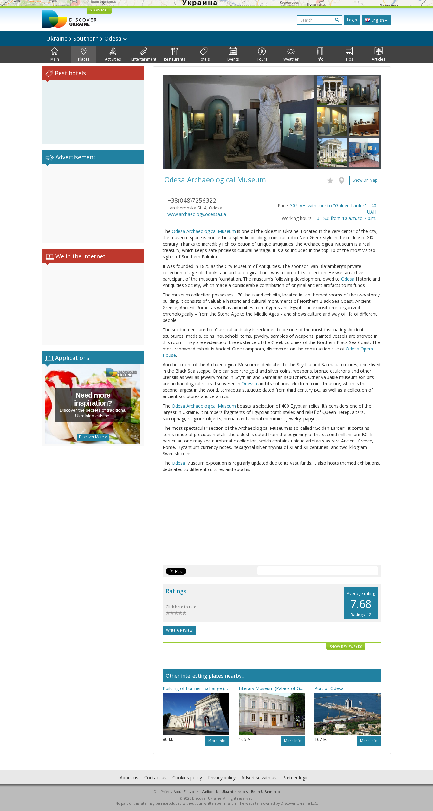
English (378, 20)
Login (352, 20)
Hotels (204, 59)
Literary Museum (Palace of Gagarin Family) (272, 688)
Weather (291, 59)
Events (233, 59)
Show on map (365, 180)
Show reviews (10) (346, 646)
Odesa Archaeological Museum (204, 231)
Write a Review (179, 630)
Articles (378, 59)
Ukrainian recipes (235, 791)
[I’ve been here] (343, 179)
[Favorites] (331, 179)
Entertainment (143, 59)
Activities (113, 59)
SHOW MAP (99, 10)
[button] (174, 122)
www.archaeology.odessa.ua (196, 214)
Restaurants (174, 59)
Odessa (249, 384)
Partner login (295, 777)
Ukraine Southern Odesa (84, 38)
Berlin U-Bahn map (265, 791)
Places (83, 59)
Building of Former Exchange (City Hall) (196, 688)
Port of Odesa (329, 688)
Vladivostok (210, 791)
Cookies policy (187, 777)
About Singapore (186, 791)
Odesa (347, 279)
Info (320, 59)
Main (54, 59)
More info (217, 740)
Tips (349, 59)
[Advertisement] (92, 203)
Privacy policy (222, 777)
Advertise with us (259, 777)
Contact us (155, 777)
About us (129, 777)
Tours (262, 59)
